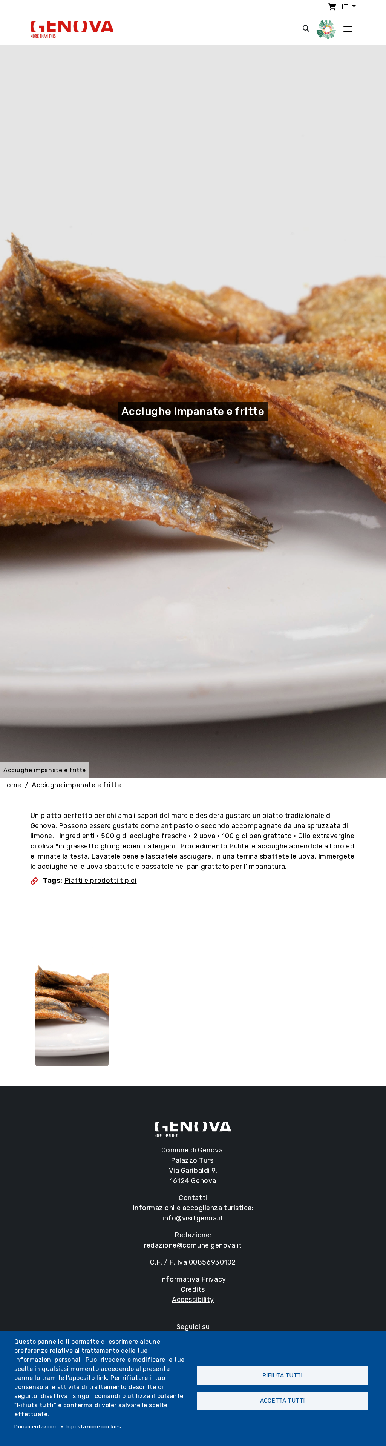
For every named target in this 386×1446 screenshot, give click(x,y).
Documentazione (36, 1426)
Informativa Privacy (193, 1279)
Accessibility (193, 1299)
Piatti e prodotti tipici (100, 880)
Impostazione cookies (93, 1426)
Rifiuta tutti (282, 1375)
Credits (193, 1289)
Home (11, 785)
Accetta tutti (282, 1400)
